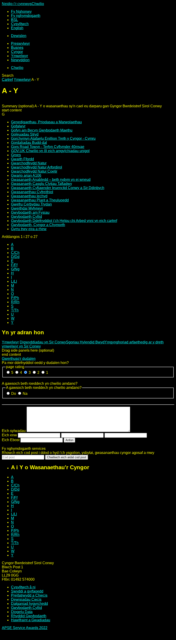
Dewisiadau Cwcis (26, 599)
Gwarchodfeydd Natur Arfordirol (36, 167)
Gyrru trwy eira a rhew (29, 229)
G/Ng (15, 269)
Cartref (7, 80)
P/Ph (15, 298)
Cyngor (17, 52)
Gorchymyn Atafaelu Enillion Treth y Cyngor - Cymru (53, 138)
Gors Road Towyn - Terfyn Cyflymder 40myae (47, 147)
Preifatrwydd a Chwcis (29, 595)
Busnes (17, 48)
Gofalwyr (18, 126)
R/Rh (15, 302)
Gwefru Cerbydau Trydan (31, 204)
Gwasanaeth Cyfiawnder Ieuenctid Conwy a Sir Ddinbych (57, 188)
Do (14, 393)
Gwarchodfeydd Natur (29, 163)
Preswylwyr (20, 43)
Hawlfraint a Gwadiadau (30, 620)
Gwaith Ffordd (22, 159)
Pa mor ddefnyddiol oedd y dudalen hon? (35, 363)
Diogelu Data (22, 612)
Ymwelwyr (19, 56)
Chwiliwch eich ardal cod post (66, 457)
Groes (16, 155)
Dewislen (18, 36)
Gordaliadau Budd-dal (29, 143)
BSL (14, 20)
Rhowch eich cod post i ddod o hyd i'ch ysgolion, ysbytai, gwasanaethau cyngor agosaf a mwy (78, 453)
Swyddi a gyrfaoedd (27, 591)
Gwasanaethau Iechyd (29, 196)
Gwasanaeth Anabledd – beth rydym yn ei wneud (51, 180)
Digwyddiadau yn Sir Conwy (43, 342)
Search (8, 75)
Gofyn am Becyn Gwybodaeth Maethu (41, 130)
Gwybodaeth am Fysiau (30, 212)
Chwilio (38, 4)
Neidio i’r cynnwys (17, 4)
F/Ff (14, 265)
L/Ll (14, 281)
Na (25, 393)
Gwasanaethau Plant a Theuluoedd (40, 200)
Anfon (69, 440)
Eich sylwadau (14, 431)
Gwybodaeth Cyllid (26, 217)
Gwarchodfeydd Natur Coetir (34, 171)
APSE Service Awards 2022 (24, 628)
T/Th (15, 310)
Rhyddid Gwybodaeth (28, 616)
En (17, 28)
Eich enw (9, 435)
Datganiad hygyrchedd (29, 604)
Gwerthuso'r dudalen (19, 359)
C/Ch (15, 253)
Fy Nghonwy (21, 11)
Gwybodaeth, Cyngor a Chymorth (38, 225)
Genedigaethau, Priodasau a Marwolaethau (46, 122)
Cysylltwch (20, 24)
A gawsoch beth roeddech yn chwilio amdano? (39, 383)
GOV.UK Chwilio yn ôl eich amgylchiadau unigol (50, 151)
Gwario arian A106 (26, 175)
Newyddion (20, 60)
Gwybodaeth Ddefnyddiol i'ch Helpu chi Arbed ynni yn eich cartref (64, 221)
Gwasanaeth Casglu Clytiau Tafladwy (41, 184)
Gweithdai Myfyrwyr (27, 208)
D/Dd (15, 257)
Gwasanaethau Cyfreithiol (32, 192)
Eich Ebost (10, 440)
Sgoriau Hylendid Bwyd (85, 342)
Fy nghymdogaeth (25, 16)
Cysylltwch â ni (23, 587)
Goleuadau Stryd (24, 134)
